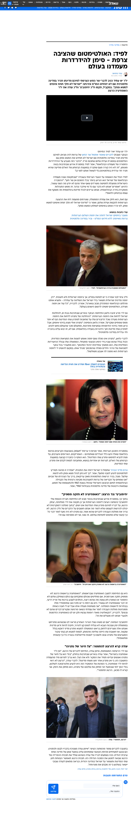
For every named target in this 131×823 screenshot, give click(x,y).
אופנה (30, 2)
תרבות (84, 2)
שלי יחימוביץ (106, 769)
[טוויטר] (8, 7)
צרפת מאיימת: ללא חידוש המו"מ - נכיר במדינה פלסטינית (99, 219)
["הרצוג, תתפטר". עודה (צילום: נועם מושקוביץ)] (87, 709)
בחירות (92, 2)
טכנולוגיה (39, 2)
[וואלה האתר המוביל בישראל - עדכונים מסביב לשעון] (113, 3)
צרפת (98, 769)
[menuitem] (98, 3)
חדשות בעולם (65, 8)
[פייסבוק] (5, 7)
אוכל (63, 2)
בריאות (56, 2)
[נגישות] (3, 3)
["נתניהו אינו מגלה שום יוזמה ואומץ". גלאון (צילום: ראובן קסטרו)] (87, 411)
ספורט (100, 2)
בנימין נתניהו (91, 769)
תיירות (48, 2)
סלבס (76, 2)
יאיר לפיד (124, 769)
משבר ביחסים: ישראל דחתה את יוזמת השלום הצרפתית (100, 215)
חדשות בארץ (88, 8)
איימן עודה (81, 769)
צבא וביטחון (99, 8)
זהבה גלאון (116, 769)
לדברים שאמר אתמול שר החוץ (97, 155)
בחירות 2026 (53, 8)
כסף (69, 2)
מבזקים (108, 8)
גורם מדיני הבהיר (119, 470)
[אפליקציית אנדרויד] (15, 7)
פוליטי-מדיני (76, 8)
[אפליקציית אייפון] (12, 7)
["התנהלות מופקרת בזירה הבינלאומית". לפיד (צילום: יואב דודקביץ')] (87, 258)
